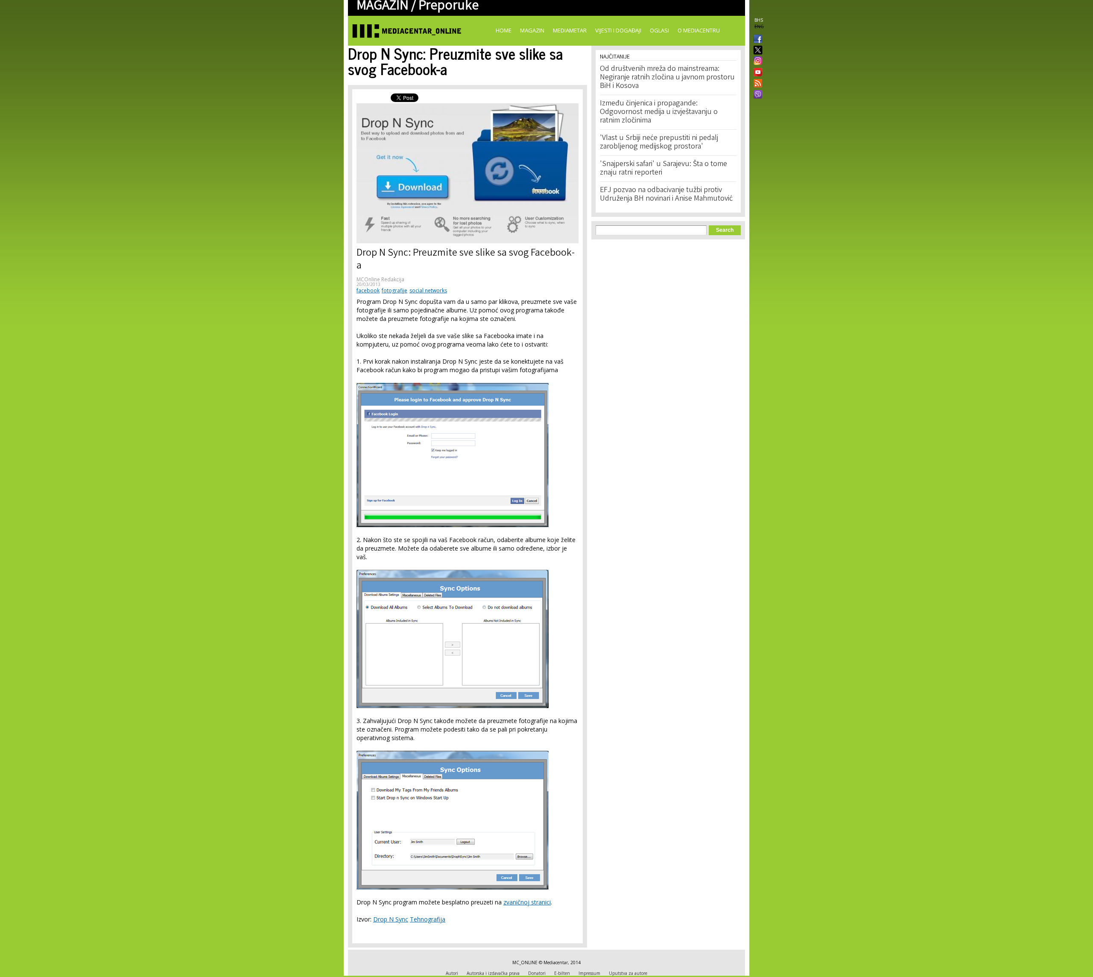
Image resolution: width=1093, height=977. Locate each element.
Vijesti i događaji (618, 30)
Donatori (537, 973)
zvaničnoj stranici (527, 902)
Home (503, 30)
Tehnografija (427, 919)
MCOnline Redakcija (380, 279)
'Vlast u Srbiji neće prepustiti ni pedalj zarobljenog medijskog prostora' (659, 142)
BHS (758, 20)
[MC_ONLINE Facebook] (756, 39)
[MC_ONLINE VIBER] (756, 95)
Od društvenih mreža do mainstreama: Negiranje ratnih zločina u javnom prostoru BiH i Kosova (667, 78)
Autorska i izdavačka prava (493, 973)
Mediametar (570, 30)
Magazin (532, 30)
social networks (428, 290)
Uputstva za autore (628, 973)
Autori (452, 973)
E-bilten (562, 973)
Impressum (589, 973)
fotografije (394, 290)
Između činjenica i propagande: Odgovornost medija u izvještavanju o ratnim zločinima (659, 112)
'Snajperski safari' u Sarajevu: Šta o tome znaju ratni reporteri (663, 168)
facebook (368, 290)
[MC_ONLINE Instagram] (756, 61)
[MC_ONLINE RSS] (756, 84)
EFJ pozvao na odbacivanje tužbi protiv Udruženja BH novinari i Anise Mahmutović (666, 194)
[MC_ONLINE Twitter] (756, 50)
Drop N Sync (390, 919)
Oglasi (659, 30)
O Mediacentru (699, 30)
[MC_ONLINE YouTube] (756, 72)
